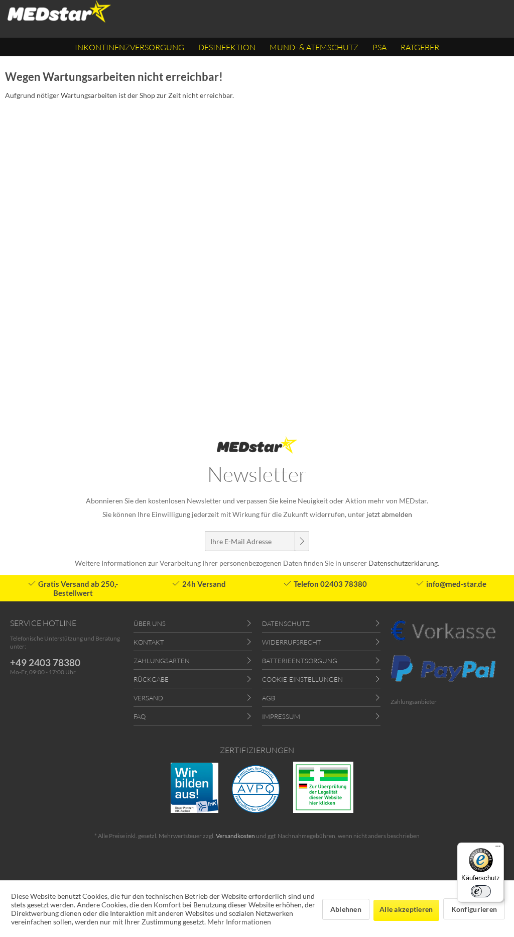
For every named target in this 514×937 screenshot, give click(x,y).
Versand (148, 698)
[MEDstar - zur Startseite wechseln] (59, 11)
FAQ (140, 716)
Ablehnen (345, 909)
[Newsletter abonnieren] (302, 541)
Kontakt (149, 642)
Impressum (281, 716)
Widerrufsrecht (291, 642)
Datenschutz (286, 623)
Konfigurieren (474, 909)
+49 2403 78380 (45, 662)
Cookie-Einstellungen (302, 679)
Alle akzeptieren (406, 909)
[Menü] (498, 849)
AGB (268, 698)
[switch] (481, 891)
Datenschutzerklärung (403, 563)
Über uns (150, 623)
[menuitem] (129, 47)
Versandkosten (235, 836)
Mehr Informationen (239, 921)
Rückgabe (151, 679)
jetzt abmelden (389, 514)
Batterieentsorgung (299, 661)
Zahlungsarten (162, 661)
